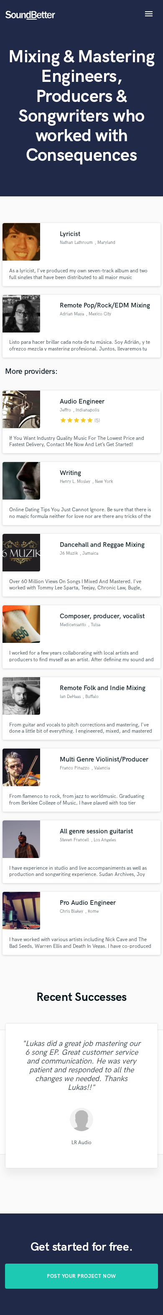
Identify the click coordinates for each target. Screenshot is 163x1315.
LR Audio (81, 1142)
